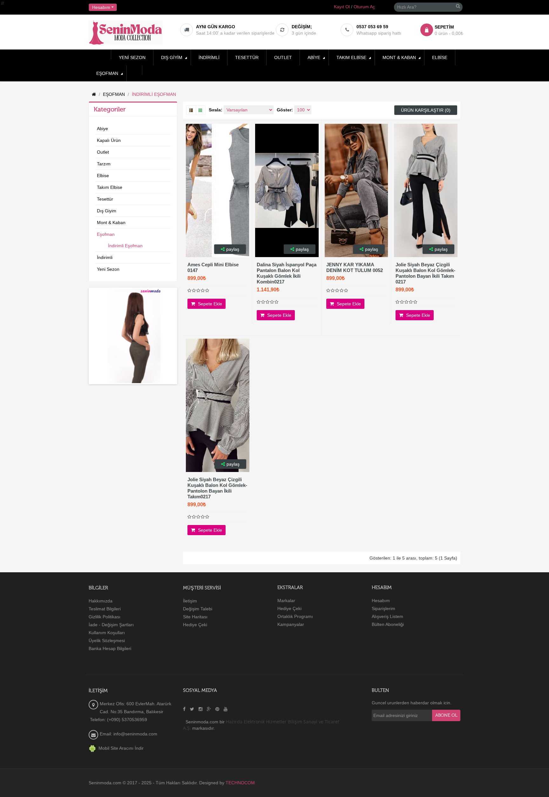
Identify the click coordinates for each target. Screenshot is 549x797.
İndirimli (104, 257)
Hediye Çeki (195, 624)
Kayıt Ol (342, 6)
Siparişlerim (383, 608)
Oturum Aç (364, 6)
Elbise (103, 175)
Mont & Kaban (111, 222)
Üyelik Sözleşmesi (107, 640)
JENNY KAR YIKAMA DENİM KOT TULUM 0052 (354, 267)
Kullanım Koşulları (107, 632)
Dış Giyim (106, 210)
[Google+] (209, 709)
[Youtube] (225, 709)
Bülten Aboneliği (388, 624)
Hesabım (381, 600)
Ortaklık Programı (295, 616)
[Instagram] (200, 709)
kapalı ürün (109, 140)
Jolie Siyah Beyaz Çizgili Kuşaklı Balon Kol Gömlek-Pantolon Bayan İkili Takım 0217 (425, 273)
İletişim (190, 600)
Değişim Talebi (197, 608)
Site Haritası (195, 616)
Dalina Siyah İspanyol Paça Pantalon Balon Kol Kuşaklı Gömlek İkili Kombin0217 (286, 273)
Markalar (286, 600)
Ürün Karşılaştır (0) (426, 110)
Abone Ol (446, 715)
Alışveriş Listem (387, 616)
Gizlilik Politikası (104, 616)
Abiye (102, 128)
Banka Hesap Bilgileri (110, 648)
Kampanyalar (290, 624)
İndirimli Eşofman (125, 245)
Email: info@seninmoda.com (128, 733)
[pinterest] (217, 709)
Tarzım (104, 163)
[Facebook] (184, 709)
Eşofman (106, 234)
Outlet (103, 152)
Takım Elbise (109, 187)
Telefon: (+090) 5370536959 (118, 719)
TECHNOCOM (240, 782)
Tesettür (105, 199)
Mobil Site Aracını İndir (120, 748)
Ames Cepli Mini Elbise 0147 (213, 267)
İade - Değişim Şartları (111, 624)
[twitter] (192, 709)
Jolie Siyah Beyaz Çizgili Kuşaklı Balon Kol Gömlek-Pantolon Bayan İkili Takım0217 (217, 488)
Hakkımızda (100, 600)
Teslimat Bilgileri (105, 608)
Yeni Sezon (108, 269)
